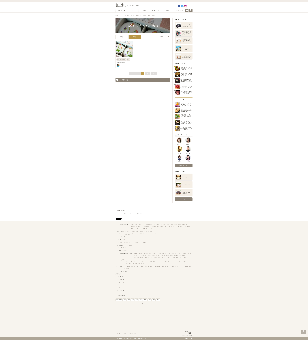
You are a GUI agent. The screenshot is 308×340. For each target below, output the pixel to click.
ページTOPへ (303, 336)
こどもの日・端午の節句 (121, 250)
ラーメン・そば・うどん (176, 257)
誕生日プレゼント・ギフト (140, 224)
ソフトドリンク (178, 266)
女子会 (140, 233)
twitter (182, 6)
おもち (130, 245)
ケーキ (127, 259)
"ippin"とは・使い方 (132, 333)
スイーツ (124, 239)
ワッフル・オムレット (183, 259)
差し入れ (129, 231)
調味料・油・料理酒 (138, 253)
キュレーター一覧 (119, 333)
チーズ (135, 255)
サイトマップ (140, 338)
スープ (165, 257)
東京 (125, 299)
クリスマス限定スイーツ (127, 242)
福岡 (137, 299)
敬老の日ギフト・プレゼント (136, 226)
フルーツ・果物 (141, 263)
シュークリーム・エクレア (169, 259)
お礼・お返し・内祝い (164, 224)
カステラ (150, 261)
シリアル (164, 253)
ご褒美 (171, 224)
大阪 (154, 299)
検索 (191, 10)
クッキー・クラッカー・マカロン (142, 259)
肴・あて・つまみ (185, 257)
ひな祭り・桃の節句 (120, 248)
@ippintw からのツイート (148, 304)
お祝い (132, 224)
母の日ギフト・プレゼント (136, 228)
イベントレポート (120, 279)
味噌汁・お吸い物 (157, 257)
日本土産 (150, 231)
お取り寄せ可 (119, 299)
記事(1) (122, 37)
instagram (185, 6)
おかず (153, 255)
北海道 (145, 299)
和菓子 (154, 261)
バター (180, 253)
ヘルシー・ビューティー (121, 236)
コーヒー (186, 266)
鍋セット (142, 257)
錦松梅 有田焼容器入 (121, 59)
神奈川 (158, 299)
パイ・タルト (132, 259)
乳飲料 (127, 268)
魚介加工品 (176, 255)
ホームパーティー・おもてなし (123, 234)
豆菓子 (184, 261)
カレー (169, 257)
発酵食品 (184, 255)
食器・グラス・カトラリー (122, 271)
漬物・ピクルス (152, 253)
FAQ (145, 338)
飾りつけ (145, 233)
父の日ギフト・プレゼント (148, 228)
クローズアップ (119, 282)
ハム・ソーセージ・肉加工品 (163, 255)
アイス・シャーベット (172, 261)
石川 (133, 299)
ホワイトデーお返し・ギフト (184, 226)
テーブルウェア (119, 276)
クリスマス (118, 242)
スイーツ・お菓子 (120, 260)
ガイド (117, 287)
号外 (117, 293)
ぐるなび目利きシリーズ (127, 338)
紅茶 (190, 266)
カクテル (167, 266)
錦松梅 (128, 59)
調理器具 (118, 274)
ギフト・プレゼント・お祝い (121, 213)
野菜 (180, 255)
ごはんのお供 (145, 253)
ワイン (125, 266)
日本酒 (128, 266)
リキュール (172, 266)
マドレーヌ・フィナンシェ (135, 261)
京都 (129, 299)
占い (117, 284)
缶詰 (146, 257)
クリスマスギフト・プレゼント (149, 226)
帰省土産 (141, 231)
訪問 (125, 231)
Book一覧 (126, 333)
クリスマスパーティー (145, 242)
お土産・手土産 (119, 231)
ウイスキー (136, 266)
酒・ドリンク (119, 266)
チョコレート (152, 259)
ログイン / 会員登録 (179, 10)
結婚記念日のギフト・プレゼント (152, 224)
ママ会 (137, 233)
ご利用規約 (135, 338)
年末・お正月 (119, 245)
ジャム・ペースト (174, 253)
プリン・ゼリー (159, 259)
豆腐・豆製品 (136, 257)
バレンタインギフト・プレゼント (170, 226)
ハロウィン (118, 239)
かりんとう (180, 261)
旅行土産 (145, 231)
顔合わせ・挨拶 (135, 231)
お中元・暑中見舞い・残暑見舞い (180, 224)
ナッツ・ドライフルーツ (142, 255)
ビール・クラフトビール (159, 266)
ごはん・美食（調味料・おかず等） (124, 253)
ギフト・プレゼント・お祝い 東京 (135, 213)
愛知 (141, 299)
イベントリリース (120, 290)
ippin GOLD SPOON (120, 295)
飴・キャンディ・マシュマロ (131, 263)
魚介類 (171, 255)
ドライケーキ (144, 261)
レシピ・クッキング (152, 233)
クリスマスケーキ (136, 242)
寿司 (152, 257)
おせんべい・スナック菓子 (161, 261)
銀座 (150, 299)
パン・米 (168, 253)
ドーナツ (127, 261)
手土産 (133, 233)
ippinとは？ (190, 6)
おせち (125, 245)
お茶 (124, 268)
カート (186, 10)
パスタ (149, 255)
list (122, 218)
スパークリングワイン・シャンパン (146, 266)
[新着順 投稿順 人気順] (164, 36)
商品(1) (135, 37)
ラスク (176, 259)
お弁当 (149, 257)
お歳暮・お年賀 (160, 226)
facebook (179, 6)
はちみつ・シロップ (187, 253)
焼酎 (132, 266)
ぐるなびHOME (119, 338)
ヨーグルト (159, 253)
